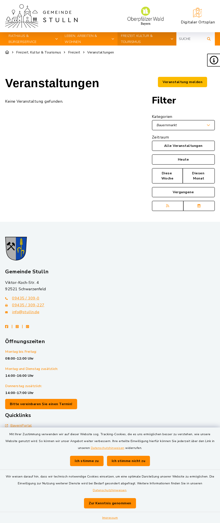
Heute (183, 159)
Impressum (110, 518)
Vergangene (183, 192)
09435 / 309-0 (26, 298)
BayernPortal (21, 425)
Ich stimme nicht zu (128, 461)
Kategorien (162, 116)
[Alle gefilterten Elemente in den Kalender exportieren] (199, 206)
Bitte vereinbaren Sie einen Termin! (41, 404)
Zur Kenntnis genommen (110, 503)
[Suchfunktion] (209, 39)
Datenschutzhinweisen (107, 448)
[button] (213, 60)
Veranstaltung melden (182, 82)
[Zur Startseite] (7, 52)
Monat (198, 176)
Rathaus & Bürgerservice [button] (23, 38)
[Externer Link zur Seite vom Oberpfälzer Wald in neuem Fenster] (145, 16)
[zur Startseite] (41, 16)
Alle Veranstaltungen (183, 145)
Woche (167, 176)
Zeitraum (160, 137)
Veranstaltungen (100, 52)
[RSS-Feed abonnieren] (167, 206)
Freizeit (74, 52)
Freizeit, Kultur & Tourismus (38, 52)
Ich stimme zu (87, 461)
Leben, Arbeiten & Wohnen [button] (81, 38)
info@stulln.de (25, 312)
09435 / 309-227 (28, 305)
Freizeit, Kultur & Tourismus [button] (137, 38)
